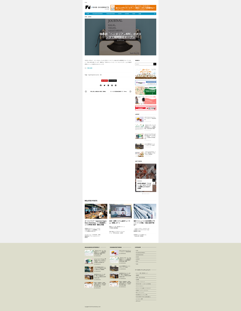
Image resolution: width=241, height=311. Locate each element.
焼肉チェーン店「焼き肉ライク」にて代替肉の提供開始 (117, 227)
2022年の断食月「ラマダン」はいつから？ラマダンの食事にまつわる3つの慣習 (144, 186)
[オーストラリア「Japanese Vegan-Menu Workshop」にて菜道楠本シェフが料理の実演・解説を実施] (96, 211)
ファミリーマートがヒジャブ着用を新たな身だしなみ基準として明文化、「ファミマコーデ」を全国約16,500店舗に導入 (150, 136)
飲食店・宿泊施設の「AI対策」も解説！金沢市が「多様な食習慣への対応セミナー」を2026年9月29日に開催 (100, 284)
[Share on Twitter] (104, 85)
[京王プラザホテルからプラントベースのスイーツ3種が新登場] (139, 119)
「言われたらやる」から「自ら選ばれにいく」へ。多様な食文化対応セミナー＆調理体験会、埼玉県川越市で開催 (150, 126)
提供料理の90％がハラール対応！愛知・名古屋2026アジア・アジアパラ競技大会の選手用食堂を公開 (100, 276)
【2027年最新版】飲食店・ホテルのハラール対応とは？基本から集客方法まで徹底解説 (100, 268)
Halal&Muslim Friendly (98, 13)
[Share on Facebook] (100, 85)
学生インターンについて (140, 292)
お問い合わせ (138, 301)
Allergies (127, 13)
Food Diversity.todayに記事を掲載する (143, 296)
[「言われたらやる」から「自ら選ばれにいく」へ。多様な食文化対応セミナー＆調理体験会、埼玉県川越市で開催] (139, 127)
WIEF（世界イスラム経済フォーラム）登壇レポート (119, 222)
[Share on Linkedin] (115, 85)
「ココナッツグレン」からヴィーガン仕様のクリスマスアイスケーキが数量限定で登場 (141, 230)
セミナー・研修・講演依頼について (142, 273)
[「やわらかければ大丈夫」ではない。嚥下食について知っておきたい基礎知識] (139, 154)
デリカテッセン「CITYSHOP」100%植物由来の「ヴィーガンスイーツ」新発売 (92, 236)
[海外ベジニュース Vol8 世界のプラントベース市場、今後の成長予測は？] (145, 211)
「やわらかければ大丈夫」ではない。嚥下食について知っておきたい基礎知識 (150, 153)
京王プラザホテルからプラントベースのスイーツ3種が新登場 (150, 118)
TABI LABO (89, 68)
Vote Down (113, 80)
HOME (88, 13)
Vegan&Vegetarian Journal (93, 74)
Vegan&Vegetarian (110, 13)
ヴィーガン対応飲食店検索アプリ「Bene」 (118, 91)
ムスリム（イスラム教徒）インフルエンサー (143, 288)
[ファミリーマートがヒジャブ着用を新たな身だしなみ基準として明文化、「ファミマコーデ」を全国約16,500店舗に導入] (139, 136)
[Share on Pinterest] (112, 85)
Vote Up (105, 80)
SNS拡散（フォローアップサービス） (142, 290)
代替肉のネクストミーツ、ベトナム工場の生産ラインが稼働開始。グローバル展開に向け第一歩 (92, 230)
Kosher (119, 13)
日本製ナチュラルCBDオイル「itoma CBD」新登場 (140, 235)
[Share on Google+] (108, 85)
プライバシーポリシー (139, 286)
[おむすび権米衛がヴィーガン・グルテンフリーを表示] (139, 146)
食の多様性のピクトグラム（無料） (142, 294)
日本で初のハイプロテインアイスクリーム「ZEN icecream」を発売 (117, 232)
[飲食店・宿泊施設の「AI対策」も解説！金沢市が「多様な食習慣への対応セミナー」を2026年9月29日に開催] (89, 285)
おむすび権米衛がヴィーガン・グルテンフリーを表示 (150, 144)
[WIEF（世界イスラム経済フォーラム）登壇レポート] (120, 211)
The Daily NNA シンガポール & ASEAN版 (143, 283)
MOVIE (133, 13)
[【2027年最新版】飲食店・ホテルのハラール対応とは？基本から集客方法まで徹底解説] (89, 269)
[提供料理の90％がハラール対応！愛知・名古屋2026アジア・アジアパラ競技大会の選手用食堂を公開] (89, 276)
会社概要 (137, 279)
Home (86, 16)
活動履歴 (137, 275)
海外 (101, 74)
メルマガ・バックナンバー (140, 281)
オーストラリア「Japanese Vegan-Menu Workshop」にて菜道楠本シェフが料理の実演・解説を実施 (96, 223)
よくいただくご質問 (139, 298)
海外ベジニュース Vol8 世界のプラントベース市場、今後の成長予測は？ (144, 223)
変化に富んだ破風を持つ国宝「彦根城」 (98, 91)
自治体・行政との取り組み (140, 277)
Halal (139, 181)
